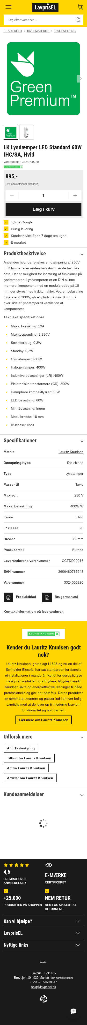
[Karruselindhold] (43, 78)
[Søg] (78, 20)
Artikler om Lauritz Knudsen (30, 778)
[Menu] (8, 7)
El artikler (13, 31)
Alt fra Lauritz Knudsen (26, 768)
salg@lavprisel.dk (43, 987)
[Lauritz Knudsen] (13, 167)
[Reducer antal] (12, 195)
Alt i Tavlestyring (21, 748)
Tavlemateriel (38, 31)
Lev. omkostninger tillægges (22, 183)
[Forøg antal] (75, 195)
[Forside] (45, 7)
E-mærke (55, 878)
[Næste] (81, 79)
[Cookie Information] (43, 999)
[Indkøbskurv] (80, 7)
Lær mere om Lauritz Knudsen (43, 720)
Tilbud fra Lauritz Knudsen (29, 758)
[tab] (11, 132)
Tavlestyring (65, 31)
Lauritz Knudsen (70, 452)
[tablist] (43, 132)
